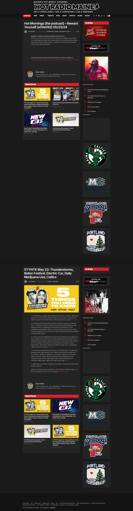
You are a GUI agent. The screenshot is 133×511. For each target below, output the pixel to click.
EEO (32, 503)
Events (64, 15)
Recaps (80, 15)
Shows (42, 15)
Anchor (53, 59)
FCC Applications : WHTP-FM (58, 505)
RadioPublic (75, 59)
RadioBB (52, 507)
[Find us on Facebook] (96, 16)
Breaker (59, 59)
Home (35, 15)
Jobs (57, 503)
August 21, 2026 (29, 133)
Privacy (52, 503)
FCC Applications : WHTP (43, 505)
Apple (33, 59)
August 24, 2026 (29, 109)
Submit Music (37, 503)
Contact (87, 15)
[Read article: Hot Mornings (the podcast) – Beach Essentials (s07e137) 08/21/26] (66, 119)
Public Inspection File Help (29, 505)
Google (43, 59)
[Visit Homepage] (66, 7)
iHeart (48, 59)
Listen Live (27, 16)
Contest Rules (26, 503)
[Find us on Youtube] (99, 16)
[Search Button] (104, 16)
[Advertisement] (96, 129)
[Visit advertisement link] (51, 65)
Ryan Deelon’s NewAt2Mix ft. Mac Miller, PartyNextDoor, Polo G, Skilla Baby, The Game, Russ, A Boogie (35, 129)
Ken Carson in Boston (93, 106)
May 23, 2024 (41, 31)
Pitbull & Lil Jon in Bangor (95, 102)
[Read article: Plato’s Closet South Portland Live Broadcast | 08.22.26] (66, 94)
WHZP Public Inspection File (98, 503)
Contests (72, 15)
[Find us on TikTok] (101, 16)
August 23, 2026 (57, 106)
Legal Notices (45, 503)
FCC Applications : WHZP (72, 505)
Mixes (58, 15)
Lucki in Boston (92, 111)
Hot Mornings (50, 31)
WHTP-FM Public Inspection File (67, 503)
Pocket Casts (67, 59)
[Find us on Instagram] (94, 16)
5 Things (49, 281)
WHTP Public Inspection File (83, 503)
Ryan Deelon (32, 31)
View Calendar (86, 114)
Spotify (38, 59)
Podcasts (51, 15)
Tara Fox (68, 31)
